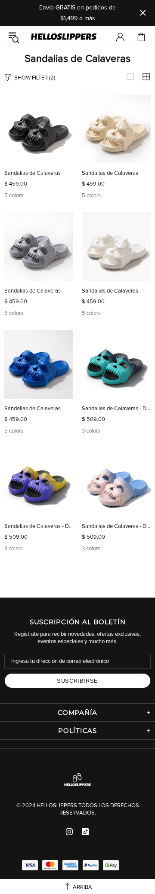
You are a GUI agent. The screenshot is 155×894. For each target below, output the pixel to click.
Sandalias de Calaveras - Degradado (116, 409)
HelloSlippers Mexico (64, 37)
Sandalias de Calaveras (32, 173)
